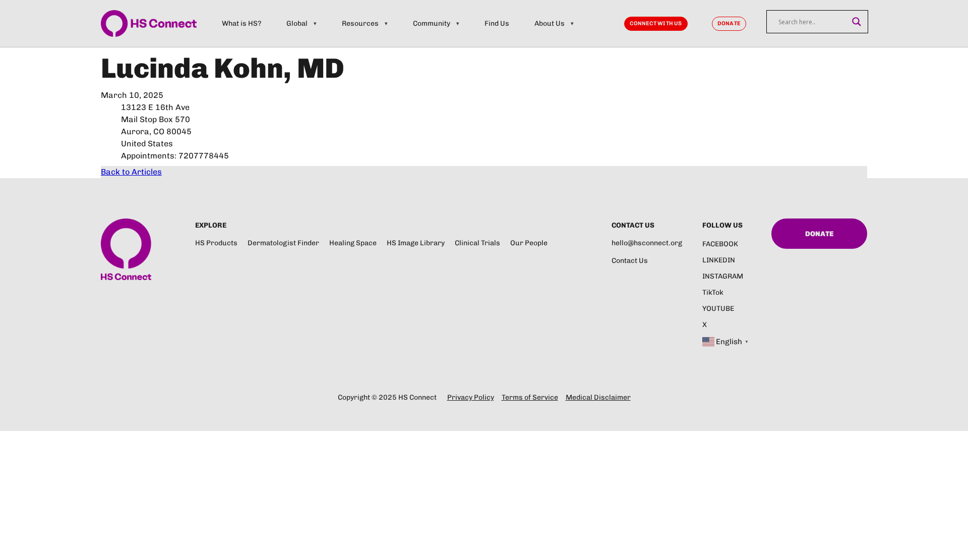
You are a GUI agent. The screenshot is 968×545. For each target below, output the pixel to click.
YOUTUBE (718, 308)
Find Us (497, 23)
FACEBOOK (720, 244)
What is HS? (241, 23)
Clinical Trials (477, 243)
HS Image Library (416, 243)
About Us (549, 23)
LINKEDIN (718, 260)
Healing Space (353, 243)
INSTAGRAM (722, 276)
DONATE (729, 23)
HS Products (216, 243)
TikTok (712, 292)
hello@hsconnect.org (647, 243)
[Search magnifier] (857, 22)
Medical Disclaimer (598, 397)
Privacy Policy (470, 397)
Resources (360, 23)
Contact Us (630, 260)
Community (431, 23)
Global (297, 23)
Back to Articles (131, 172)
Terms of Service (530, 397)
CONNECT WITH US (656, 23)
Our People (529, 243)
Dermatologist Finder (283, 243)
